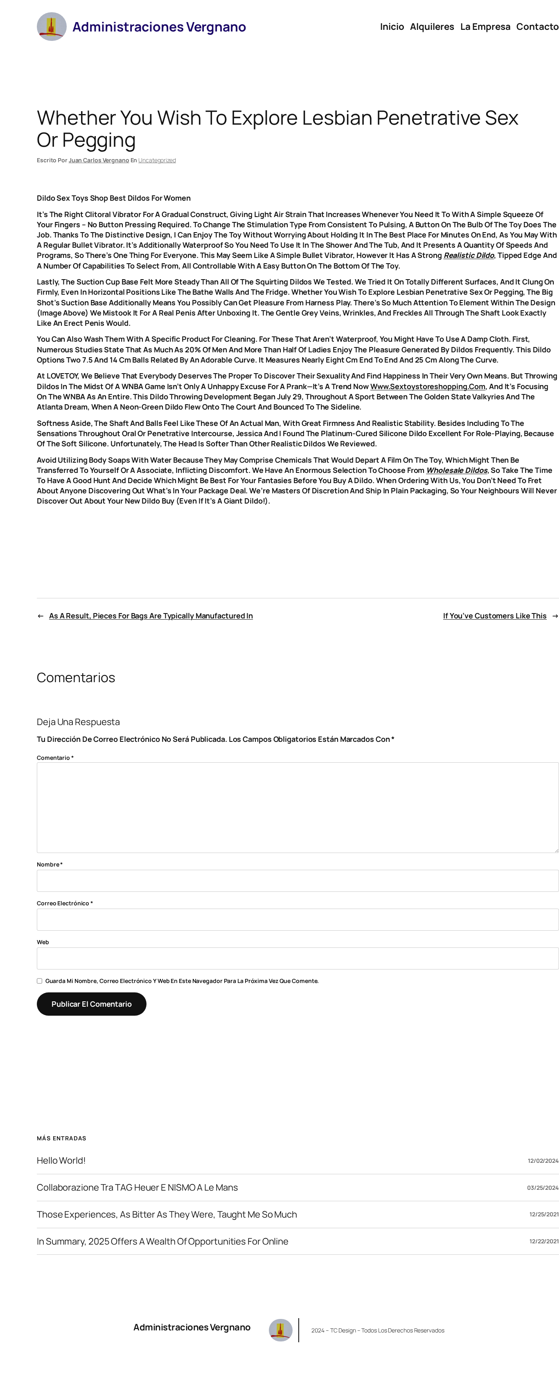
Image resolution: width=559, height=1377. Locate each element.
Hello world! (61, 1160)
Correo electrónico (65, 903)
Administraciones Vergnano (192, 1327)
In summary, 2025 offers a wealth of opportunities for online (163, 1241)
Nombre (50, 864)
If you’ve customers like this (495, 615)
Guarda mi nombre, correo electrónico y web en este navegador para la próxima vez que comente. (182, 981)
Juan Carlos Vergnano (99, 160)
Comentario (55, 757)
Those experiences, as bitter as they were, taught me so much (167, 1214)
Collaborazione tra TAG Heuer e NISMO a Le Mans (137, 1187)
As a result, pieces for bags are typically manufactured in (151, 615)
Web (43, 942)
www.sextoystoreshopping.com (427, 386)
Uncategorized (157, 160)
